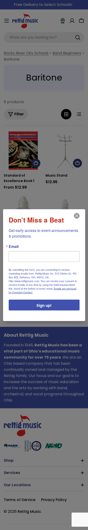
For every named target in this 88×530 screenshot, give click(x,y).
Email (14, 246)
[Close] (76, 219)
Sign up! (44, 305)
